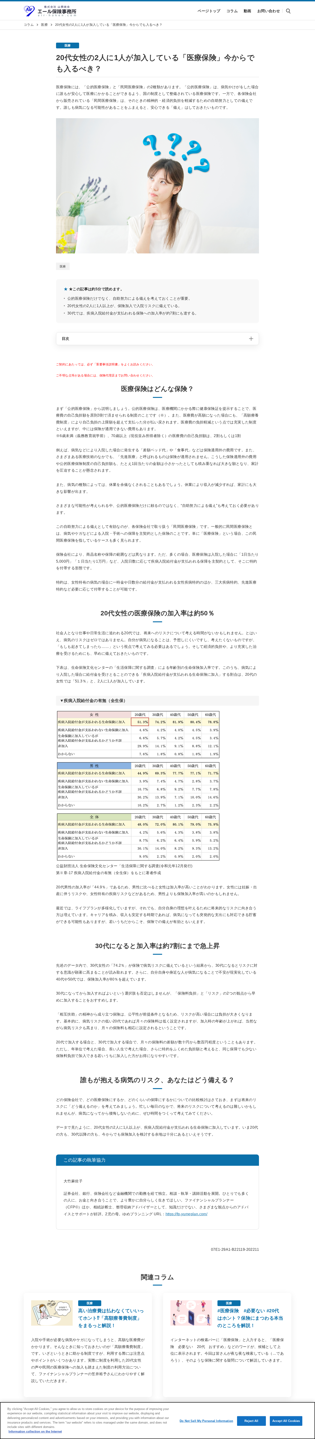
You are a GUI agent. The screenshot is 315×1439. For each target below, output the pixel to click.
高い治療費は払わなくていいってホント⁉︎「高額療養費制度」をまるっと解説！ (111, 1318)
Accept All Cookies (286, 1421)
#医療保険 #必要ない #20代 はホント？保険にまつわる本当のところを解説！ (250, 1318)
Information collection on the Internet (35, 1431)
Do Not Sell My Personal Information (206, 1421)
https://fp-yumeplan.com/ (187, 1214)
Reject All (251, 1421)
